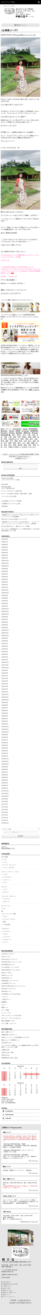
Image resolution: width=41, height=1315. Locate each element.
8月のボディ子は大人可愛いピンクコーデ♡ (14, 519)
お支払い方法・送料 (7, 1052)
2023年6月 (4, 622)
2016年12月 (5, 823)
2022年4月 (4, 651)
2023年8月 (4, 617)
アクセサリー (5, 928)
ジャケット (6, 880)
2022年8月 (4, 641)
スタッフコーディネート (8, 479)
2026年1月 (4, 558)
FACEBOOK (9, 1111)
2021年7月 (4, 675)
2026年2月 (4, 555)
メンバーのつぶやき (7, 496)
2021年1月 (4, 692)
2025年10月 (5, 566)
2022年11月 (4, 633)
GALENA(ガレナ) (6, 978)
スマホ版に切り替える (23, 1300)
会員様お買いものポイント (9, 1034)
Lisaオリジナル (6, 956)
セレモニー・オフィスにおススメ (11, 1018)
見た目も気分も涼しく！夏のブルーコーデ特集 (15, 526)
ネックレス (6, 931)
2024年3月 (4, 606)
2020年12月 (5, 694)
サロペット (6, 901)
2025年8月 (4, 571)
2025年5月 (4, 579)
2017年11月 (4, 793)
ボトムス (4, 886)
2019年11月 (4, 729)
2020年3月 (4, 718)
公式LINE (8, 1118)
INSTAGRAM (9, 1114)
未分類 (3, 506)
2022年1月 (4, 659)
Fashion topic (5, 478)
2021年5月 (4, 681)
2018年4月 (4, 780)
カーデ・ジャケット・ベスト (10, 871)
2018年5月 (4, 777)
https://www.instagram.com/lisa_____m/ (14, 375)
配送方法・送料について (9, 1292)
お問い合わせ (5, 1055)
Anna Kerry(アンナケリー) (9, 959)
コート (5, 882)
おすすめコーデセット (8, 954)
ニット (5, 862)
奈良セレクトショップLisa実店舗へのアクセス (15, 1037)
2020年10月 (5, 700)
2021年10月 (5, 667)
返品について (6, 1294)
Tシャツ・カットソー (9, 865)
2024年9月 (4, 595)
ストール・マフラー (9, 919)
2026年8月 (4, 539)
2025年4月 (4, 582)
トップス (4, 859)
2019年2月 (4, 753)
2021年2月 (4, 689)
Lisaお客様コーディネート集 (26, 35)
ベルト (5, 916)
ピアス (5, 934)
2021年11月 (4, 665)
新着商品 (4, 1002)
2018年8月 (4, 769)
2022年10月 (5, 635)
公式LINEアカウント (7, 1042)
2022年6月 (4, 646)
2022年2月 (4, 657)
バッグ (3, 908)
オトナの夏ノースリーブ (8, 1023)
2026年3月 (4, 552)
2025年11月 (4, 563)
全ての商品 (4, 857)
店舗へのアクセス (7, 1290)
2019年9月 (4, 734)
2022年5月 (4, 649)
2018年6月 (4, 775)
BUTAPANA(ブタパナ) (8, 964)
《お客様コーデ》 (20, 458)
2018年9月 (4, 767)
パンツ (5, 889)
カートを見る (30, 16)
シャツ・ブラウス (8, 867)
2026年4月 (4, 550)
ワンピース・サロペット (8, 896)
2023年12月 (5, 609)
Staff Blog (4, 487)
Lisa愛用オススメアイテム (9, 503)
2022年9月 (4, 638)
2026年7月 (4, 542)
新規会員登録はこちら (8, 848)
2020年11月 (4, 697)
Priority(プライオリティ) (8, 988)
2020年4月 (4, 716)
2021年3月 (4, 686)
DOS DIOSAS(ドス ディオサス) (10, 970)
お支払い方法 (6, 1288)
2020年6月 (4, 710)
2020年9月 (4, 702)
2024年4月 (4, 603)
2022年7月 (4, 643)
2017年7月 (4, 804)
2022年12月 (5, 630)
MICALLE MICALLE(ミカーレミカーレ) (13, 986)
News (3, 484)
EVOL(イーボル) (6, 972)
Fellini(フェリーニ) (7, 975)
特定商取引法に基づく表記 (9, 1058)
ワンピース (6, 899)
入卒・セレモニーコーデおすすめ (11, 1015)
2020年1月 (4, 724)
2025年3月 (4, 584)
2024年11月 (4, 590)
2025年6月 (4, 576)
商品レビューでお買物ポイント (10, 1040)
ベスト (5, 874)
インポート (4, 996)
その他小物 (6, 924)
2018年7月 (4, 772)
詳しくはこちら (33, 1160)
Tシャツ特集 (5, 1010)
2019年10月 (5, 732)
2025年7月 (4, 574)
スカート (6, 892)
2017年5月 (4, 809)
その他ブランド (6, 999)
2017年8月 (4, 801)
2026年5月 (4, 547)
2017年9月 (4, 799)
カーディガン (7, 877)
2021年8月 (4, 673)
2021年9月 (4, 670)
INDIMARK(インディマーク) (9, 980)
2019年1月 (4, 756)
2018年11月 (4, 761)
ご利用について (6, 1286)
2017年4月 (4, 812)
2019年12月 (5, 726)
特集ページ (4, 1007)
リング (5, 942)
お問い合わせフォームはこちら (29, 1221)
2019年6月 (4, 742)
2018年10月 (5, 764)
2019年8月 (4, 737)
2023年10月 (5, 614)
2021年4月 (4, 684)
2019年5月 (4, 745)
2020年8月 (4, 705)
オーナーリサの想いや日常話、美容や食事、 (14, 493)
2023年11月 (4, 611)
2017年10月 (5, 796)
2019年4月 (4, 748)
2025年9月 (4, 568)
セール (3, 1004)
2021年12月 (5, 662)
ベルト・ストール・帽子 (8, 914)
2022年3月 (4, 654)
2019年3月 (4, 750)
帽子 (4, 922)
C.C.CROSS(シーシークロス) (10, 967)
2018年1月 (4, 788)
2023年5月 (4, 625)
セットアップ (5, 906)
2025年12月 (5, 560)
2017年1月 (4, 820)
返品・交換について (7, 1032)
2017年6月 (4, 807)
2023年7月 (4, 619)
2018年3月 (4, 783)
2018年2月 (4, 785)
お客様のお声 (5, 1050)
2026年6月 (4, 544)
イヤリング (6, 937)
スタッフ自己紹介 (6, 488)
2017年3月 (4, 815)
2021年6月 (4, 678)
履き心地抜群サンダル (8, 1021)
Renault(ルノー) (6, 991)
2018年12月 (5, 758)
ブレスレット (7, 939)
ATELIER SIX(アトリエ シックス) (11, 962)
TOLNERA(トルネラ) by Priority (10, 994)
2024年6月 (4, 601)
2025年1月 (4, 587)
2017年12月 (5, 791)
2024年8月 (4, 598)
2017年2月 (4, 817)
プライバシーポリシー (8, 1296)
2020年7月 (4, 708)
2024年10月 (5, 592)
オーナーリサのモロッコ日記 (10, 491)
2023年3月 (4, 627)
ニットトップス (6, 1013)
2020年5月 (4, 713)
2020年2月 (4, 721)
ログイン (4, 846)
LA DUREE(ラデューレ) (8, 983)
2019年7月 (4, 740)
